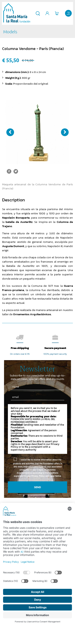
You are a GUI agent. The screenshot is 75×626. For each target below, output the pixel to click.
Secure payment (55, 348)
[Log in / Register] (47, 13)
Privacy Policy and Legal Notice (46, 475)
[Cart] (56, 13)
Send (37, 487)
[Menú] (68, 13)
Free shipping (20, 348)
